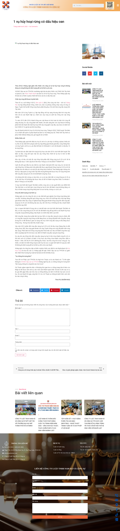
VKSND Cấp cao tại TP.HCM (30, 262)
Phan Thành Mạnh (30, 93)
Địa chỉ (34, 481)
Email (17, 335)
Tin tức (84, 169)
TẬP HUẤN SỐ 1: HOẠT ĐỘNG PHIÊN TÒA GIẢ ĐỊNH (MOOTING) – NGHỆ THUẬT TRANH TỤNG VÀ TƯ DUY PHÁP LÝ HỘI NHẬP (98, 128)
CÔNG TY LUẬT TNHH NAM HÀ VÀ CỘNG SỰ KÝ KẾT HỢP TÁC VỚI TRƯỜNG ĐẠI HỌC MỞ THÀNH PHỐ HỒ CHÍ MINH (98, 93)
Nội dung (35, 501)
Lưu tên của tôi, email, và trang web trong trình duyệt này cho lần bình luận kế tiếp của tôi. (42, 350)
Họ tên (34, 474)
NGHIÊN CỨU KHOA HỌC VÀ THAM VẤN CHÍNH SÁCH (97, 172)
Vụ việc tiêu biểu (94, 169)
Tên (16, 328)
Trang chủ (85, 166)
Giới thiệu (92, 166)
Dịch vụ (101, 166)
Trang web (18, 342)
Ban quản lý (39, 102)
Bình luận (18, 308)
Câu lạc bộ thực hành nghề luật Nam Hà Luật (94, 175)
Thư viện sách (105, 169)
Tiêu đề (34, 494)
